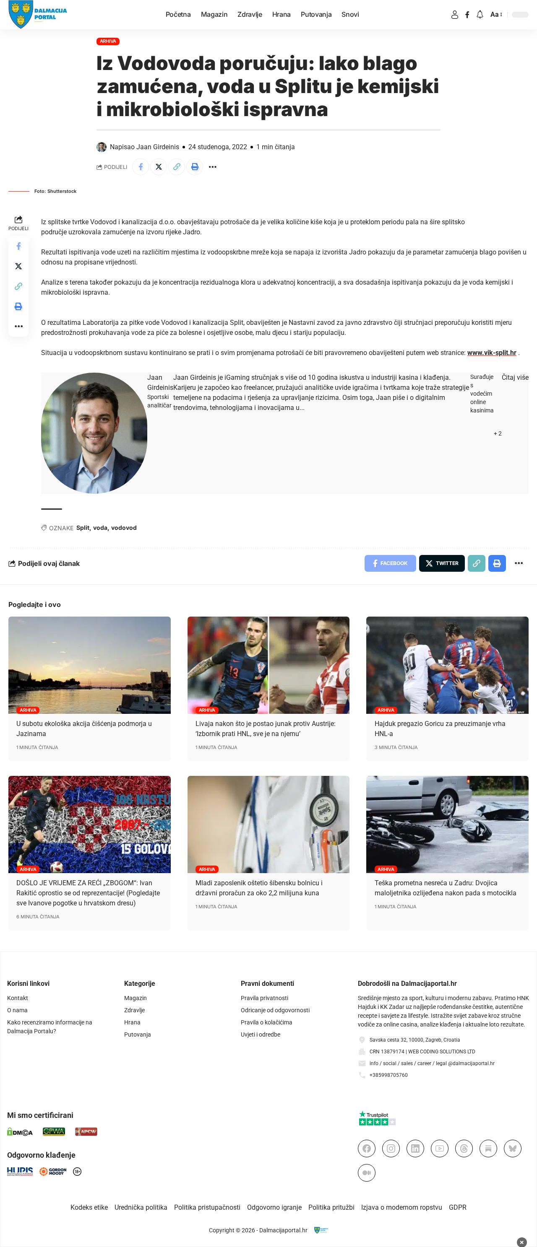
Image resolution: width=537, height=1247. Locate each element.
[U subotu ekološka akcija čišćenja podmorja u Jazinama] (89, 665)
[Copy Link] (176, 166)
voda (100, 527)
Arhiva (108, 41)
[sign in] (455, 14)
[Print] (194, 166)
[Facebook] (467, 15)
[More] (212, 166)
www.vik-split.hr (491, 353)
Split (82, 527)
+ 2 (498, 433)
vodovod (124, 527)
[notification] (480, 15)
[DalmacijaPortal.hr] (38, 14)
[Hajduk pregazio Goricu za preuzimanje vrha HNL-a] (447, 665)
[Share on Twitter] (158, 166)
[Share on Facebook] (140, 166)
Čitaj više (515, 377)
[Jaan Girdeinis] (94, 433)
